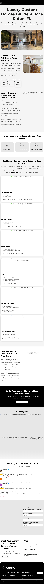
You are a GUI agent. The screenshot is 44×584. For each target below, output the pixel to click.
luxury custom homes (11, 65)
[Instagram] (39, 573)
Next (25, 528)
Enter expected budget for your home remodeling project (30, 523)
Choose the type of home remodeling (31, 518)
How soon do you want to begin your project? (32, 509)
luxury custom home (10, 373)
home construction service (16, 172)
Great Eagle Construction (8, 63)
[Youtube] (41, 573)
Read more (2, 496)
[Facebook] (38, 573)
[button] (34, 2)
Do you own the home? (28, 513)
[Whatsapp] (42, 573)
